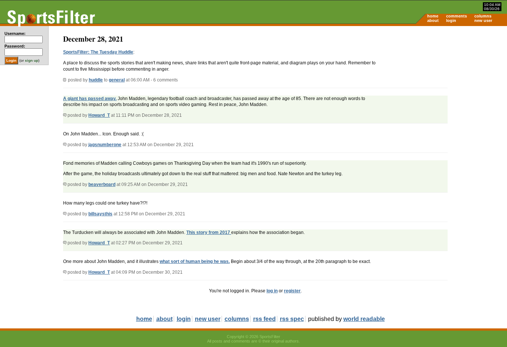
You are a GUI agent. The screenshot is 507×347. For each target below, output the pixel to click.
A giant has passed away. (90, 98)
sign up (31, 60)
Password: (14, 46)
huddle (96, 80)
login (451, 20)
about (433, 20)
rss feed (264, 319)
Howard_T (99, 115)
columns (482, 16)
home (432, 16)
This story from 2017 (208, 232)
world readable (364, 319)
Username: (15, 33)
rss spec (292, 319)
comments (456, 16)
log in (272, 290)
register (292, 290)
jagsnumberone (104, 144)
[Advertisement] (444, 84)
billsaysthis (100, 213)
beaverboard (101, 184)
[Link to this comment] (64, 115)
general (117, 80)
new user (483, 20)
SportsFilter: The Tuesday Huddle (98, 52)
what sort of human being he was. (195, 261)
